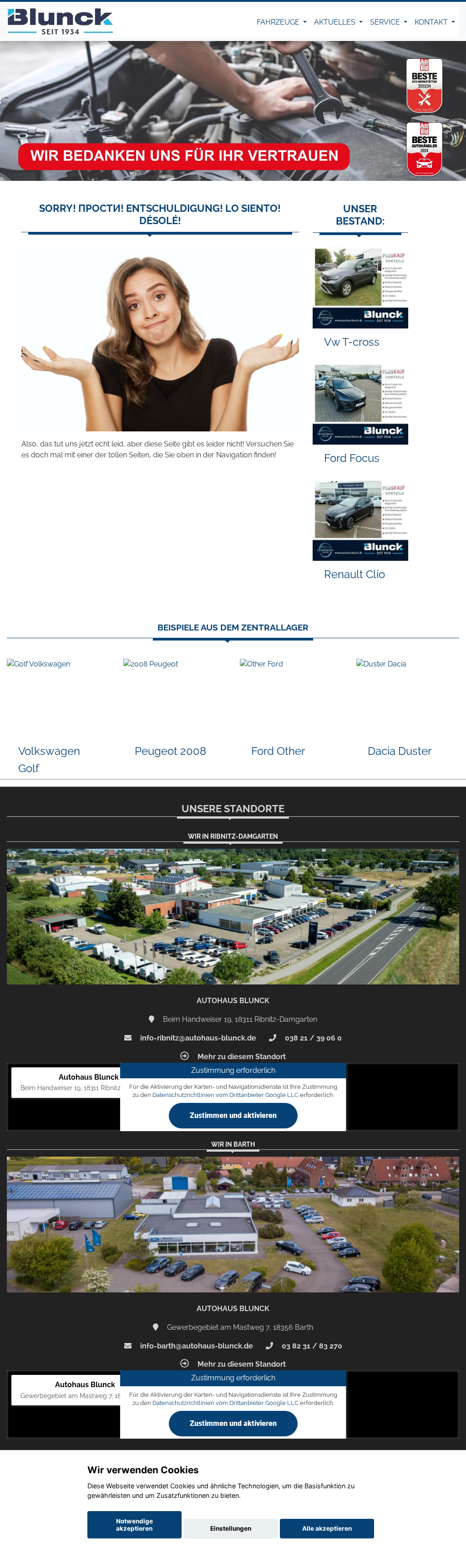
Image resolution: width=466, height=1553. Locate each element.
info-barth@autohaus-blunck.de (195, 1346)
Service (386, 22)
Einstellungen (230, 1528)
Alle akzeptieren (327, 1528)
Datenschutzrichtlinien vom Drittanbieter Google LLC (225, 1095)
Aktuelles (335, 22)
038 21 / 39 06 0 (312, 1038)
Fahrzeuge (279, 22)
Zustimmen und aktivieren (233, 1115)
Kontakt (432, 22)
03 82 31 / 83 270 (311, 1346)
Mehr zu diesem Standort (241, 1056)
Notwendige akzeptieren (134, 1524)
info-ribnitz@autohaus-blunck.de (197, 1038)
